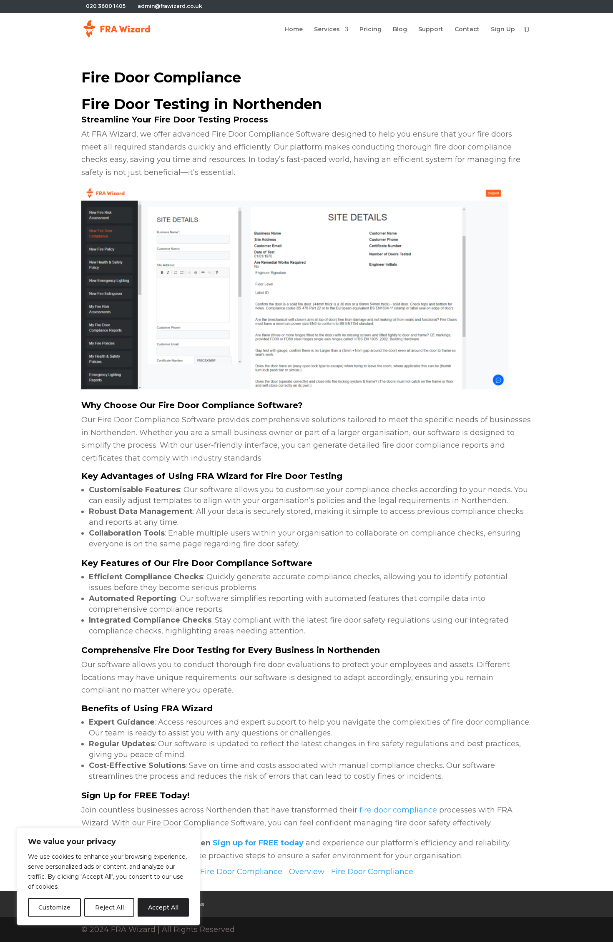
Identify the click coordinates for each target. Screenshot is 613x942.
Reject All (109, 907)
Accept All (163, 907)
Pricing (370, 29)
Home (293, 29)
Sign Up (503, 29)
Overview (306, 871)
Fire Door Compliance (241, 871)
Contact (467, 29)
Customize (54, 907)
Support (430, 29)
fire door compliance (398, 810)
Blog (400, 29)
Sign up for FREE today (258, 842)
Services (327, 29)
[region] (108, 876)
